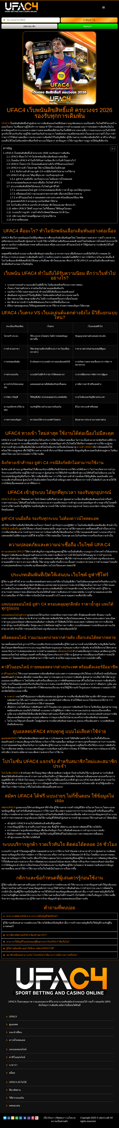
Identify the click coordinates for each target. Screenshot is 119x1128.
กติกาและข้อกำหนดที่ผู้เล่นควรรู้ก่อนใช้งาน (34, 216)
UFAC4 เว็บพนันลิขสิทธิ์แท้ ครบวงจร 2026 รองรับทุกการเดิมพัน (37, 153)
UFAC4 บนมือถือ (10, 528)
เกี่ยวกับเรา (49, 1118)
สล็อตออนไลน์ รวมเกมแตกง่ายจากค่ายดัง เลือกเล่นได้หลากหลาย (49, 194)
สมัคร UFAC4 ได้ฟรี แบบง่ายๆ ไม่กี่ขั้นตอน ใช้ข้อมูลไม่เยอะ (42, 208)
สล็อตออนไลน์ (64, 651)
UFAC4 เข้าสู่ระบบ (10, 499)
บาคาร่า (11, 696)
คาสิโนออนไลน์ (9, 673)
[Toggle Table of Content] (111, 148)
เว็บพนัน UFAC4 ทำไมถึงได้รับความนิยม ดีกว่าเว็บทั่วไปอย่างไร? (43, 160)
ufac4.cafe (104, 1118)
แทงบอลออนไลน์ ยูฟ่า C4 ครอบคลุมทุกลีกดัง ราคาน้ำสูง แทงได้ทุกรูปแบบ (53, 190)
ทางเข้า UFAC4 (85, 447)
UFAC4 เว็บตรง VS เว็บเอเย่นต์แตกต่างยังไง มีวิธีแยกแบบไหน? (42, 164)
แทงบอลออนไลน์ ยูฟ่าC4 (14, 615)
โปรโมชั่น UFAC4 (10, 773)
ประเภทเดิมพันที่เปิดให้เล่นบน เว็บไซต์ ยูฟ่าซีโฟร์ (35, 186)
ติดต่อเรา (60, 1118)
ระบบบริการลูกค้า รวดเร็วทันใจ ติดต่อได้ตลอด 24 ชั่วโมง (40, 212)
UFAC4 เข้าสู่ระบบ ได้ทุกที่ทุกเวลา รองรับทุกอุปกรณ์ (37, 175)
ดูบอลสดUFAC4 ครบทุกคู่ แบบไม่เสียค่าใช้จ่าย (34, 201)
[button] (103, 7)
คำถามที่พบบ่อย (20, 219)
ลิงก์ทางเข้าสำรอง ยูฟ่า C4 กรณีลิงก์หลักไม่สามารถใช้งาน (45, 171)
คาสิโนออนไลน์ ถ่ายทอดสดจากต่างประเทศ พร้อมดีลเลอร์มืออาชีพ (49, 197)
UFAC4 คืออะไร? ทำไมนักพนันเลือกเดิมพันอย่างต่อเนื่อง (39, 156)
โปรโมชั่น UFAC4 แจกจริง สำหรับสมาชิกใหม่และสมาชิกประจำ (43, 205)
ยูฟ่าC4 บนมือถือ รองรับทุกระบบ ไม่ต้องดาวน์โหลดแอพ (44, 179)
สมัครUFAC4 (8, 807)
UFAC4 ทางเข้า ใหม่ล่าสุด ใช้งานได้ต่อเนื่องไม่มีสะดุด (38, 168)
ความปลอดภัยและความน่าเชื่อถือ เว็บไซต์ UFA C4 (36, 182)
